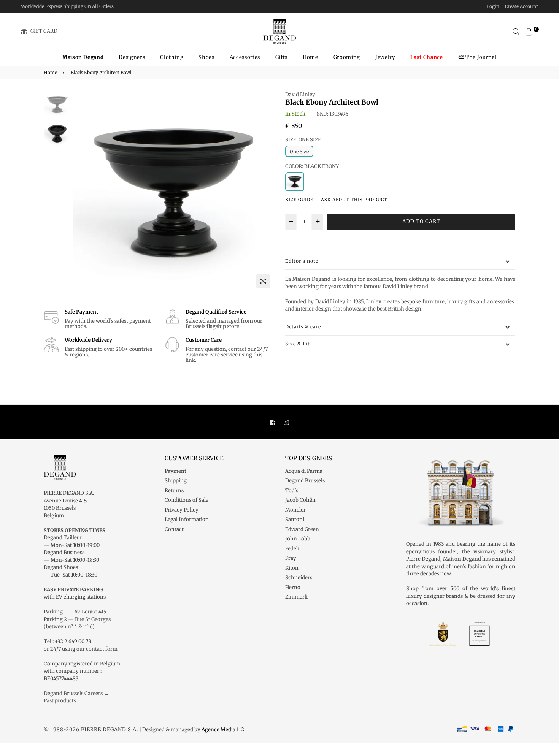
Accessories (245, 57)
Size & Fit (297, 344)
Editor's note (301, 261)
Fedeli (292, 548)
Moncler (295, 510)
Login (493, 6)
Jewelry (385, 57)
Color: (312, 166)
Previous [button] (82, 191)
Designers (132, 57)
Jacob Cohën (300, 500)
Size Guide (299, 199)
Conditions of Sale (186, 500)
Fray (290, 558)
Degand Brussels (305, 480)
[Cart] (529, 31)
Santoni (294, 519)
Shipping (176, 480)
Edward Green (302, 529)
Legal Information (187, 519)
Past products (60, 700)
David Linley (300, 94)
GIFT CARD (43, 31)
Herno (292, 587)
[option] (173, 191)
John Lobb (297, 538)
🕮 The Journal (477, 57)
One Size (299, 151)
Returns (174, 490)
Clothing (171, 57)
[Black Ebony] (294, 181)
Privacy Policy (182, 510)
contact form (102, 649)
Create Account (521, 6)
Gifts (281, 57)
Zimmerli (296, 597)
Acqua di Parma (303, 471)
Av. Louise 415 (90, 611)
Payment (175, 471)
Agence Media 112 (223, 729)
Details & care (303, 327)
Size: (303, 139)
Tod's (291, 490)
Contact (174, 529)
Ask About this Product (354, 199)
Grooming (346, 57)
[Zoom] (263, 281)
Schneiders (298, 577)
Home (310, 57)
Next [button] (264, 191)
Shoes (206, 57)
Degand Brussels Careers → (76, 693)
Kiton (292, 568)
